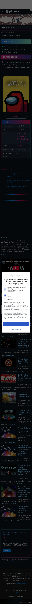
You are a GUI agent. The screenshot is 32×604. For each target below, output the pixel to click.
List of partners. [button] (24, 309)
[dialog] (16, 302)
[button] (16, 299)
